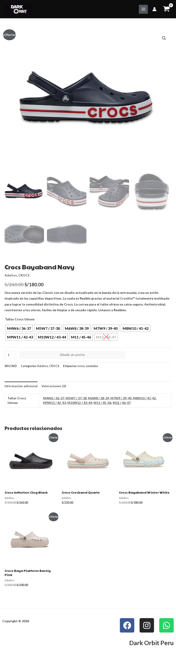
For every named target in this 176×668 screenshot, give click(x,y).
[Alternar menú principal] (143, 9)
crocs (81, 366)
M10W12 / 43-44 (79, 403)
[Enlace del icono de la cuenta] (154, 9)
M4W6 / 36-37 (53, 398)
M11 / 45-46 (102, 403)
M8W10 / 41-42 (144, 398)
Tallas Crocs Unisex (19, 319)
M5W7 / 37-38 (76, 398)
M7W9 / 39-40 (121, 398)
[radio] (19, 328)
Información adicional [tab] (21, 386)
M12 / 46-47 (122, 403)
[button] (164, 38)
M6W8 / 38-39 (98, 398)
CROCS (24, 275)
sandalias (92, 366)
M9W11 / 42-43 (54, 403)
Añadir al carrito (72, 355)
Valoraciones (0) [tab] (53, 386)
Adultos (11, 275)
